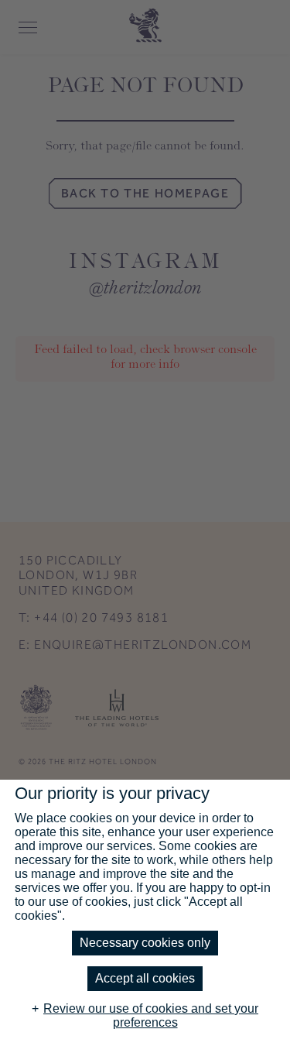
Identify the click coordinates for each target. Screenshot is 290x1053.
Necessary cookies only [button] (145, 942)
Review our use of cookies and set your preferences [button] (150, 1015)
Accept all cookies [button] (145, 978)
